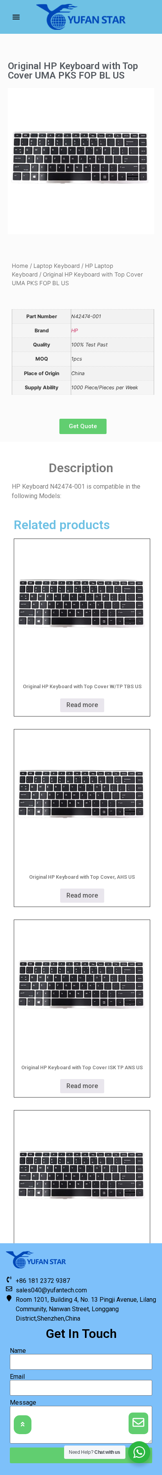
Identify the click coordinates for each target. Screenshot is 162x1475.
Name (18, 1351)
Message (23, 1403)
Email (17, 1377)
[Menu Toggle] (16, 17)
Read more (82, 705)
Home (20, 265)
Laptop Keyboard (56, 265)
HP (74, 330)
